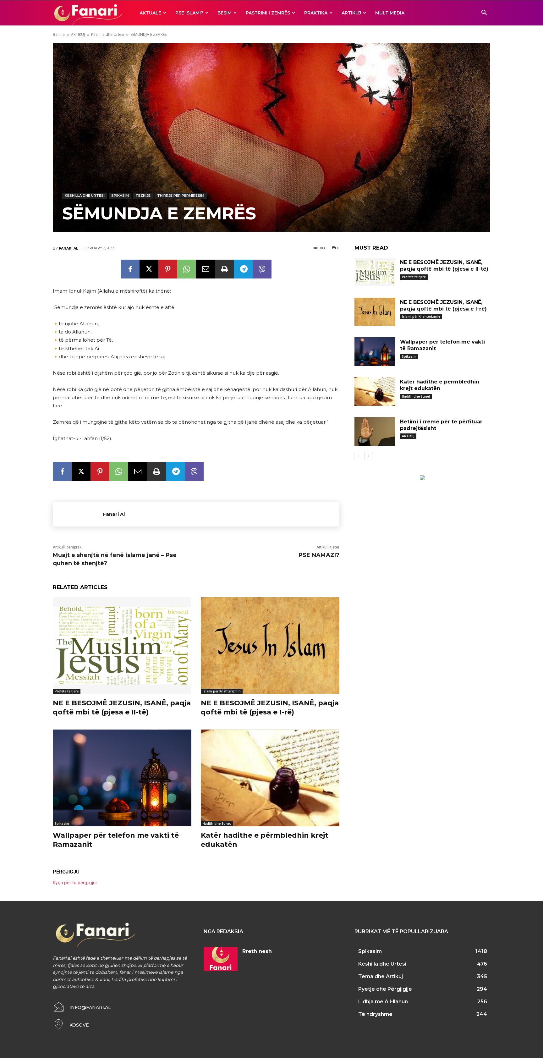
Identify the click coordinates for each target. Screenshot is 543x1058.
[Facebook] (130, 269)
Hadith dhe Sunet (217, 823)
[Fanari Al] (77, 514)
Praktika (315, 13)
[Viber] (262, 269)
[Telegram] (243, 269)
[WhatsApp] (186, 269)
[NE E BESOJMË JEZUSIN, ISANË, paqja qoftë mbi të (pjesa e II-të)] (122, 645)
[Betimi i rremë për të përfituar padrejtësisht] (374, 431)
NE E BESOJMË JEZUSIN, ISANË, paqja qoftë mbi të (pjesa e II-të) (122, 707)
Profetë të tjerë (67, 691)
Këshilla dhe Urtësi (107, 34)
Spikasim (120, 195)
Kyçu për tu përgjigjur (75, 882)
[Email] (205, 269)
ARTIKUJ (351, 13)
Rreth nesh (257, 951)
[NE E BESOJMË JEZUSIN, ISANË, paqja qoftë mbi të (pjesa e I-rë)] (270, 645)
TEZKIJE (143, 195)
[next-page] (368, 456)
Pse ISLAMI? (189, 13)
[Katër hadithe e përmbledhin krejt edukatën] (270, 778)
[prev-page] (358, 456)
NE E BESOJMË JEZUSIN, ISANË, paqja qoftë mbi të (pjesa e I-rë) (270, 707)
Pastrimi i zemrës (268, 13)
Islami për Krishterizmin (222, 691)
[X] (149, 269)
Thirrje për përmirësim (180, 195)
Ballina (59, 34)
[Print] (224, 269)
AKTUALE (150, 13)
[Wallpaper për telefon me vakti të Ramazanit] (122, 778)
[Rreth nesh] (221, 959)
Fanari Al (68, 248)
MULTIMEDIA (389, 13)
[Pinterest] (167, 269)
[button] (483, 13)
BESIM (224, 13)
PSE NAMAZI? (319, 555)
